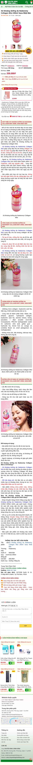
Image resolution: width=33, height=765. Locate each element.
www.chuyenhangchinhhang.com (15, 716)
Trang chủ (4, 733)
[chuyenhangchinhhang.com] (11, 2)
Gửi (25, 625)
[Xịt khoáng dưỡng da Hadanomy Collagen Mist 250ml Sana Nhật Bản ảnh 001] (16, 367)
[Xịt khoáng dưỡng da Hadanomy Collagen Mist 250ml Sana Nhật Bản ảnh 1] (16, 213)
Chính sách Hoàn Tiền (22, 742)
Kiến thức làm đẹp (6, 739)
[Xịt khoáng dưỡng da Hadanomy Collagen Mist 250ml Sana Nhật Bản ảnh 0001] (16, 431)
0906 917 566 (16, 116)
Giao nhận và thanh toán (23, 737)
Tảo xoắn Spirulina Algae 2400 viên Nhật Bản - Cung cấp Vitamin (24, 687)
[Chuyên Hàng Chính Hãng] (2, 6)
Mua (13, 663)
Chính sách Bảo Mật (22, 733)
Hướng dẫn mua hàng (22, 735)
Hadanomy (10, 65)
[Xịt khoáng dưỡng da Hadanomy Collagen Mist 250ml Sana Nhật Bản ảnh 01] (16, 289)
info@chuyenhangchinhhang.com (13, 755)
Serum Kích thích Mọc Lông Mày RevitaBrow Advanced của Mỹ (8, 687)
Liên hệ (3, 742)
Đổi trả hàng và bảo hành (23, 739)
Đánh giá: (4, 605)
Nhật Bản (25, 65)
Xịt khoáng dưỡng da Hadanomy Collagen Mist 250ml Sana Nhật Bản (20, 544)
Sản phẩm (4, 735)
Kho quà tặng (4, 737)
